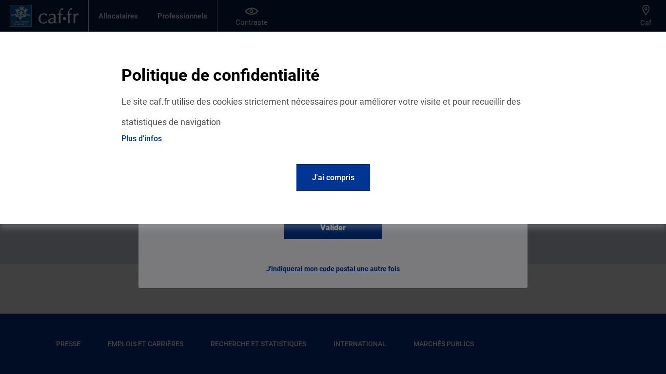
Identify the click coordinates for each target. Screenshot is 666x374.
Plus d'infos (141, 138)
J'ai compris (333, 177)
